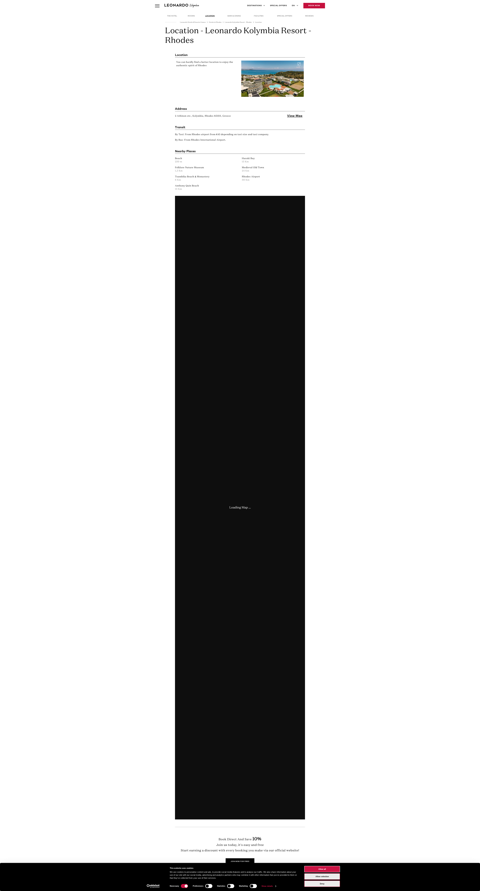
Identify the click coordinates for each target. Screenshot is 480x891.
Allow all (322, 869)
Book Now (314, 5)
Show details (267, 886)
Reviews (309, 16)
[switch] (208, 886)
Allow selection (322, 876)
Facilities (258, 16)
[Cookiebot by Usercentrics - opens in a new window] (153, 886)
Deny (322, 884)
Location (210, 16)
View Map (294, 115)
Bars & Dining (234, 16)
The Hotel (172, 16)
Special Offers (278, 5)
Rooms (191, 16)
